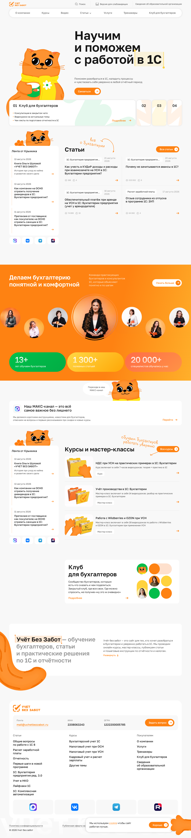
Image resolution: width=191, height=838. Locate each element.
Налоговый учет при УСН (86, 751)
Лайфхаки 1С (22, 785)
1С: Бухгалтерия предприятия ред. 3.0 (27, 773)
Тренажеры (144, 751)
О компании (145, 741)
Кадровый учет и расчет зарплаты (85, 758)
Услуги (141, 746)
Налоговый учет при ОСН (86, 746)
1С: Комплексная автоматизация (24, 792)
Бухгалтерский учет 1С (84, 741)
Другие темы (78, 765)
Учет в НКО (20, 780)
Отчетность (21, 758)
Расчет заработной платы (26, 751)
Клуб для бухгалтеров (152, 756)
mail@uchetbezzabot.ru (32, 724)
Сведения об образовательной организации (151, 765)
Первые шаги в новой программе (27, 765)
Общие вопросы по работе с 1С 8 (24, 743)
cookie (113, 823)
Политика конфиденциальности (26, 825)
